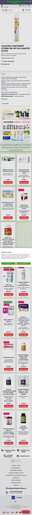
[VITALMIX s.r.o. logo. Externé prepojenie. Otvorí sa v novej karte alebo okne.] (2, 250)
